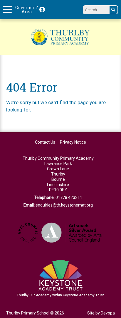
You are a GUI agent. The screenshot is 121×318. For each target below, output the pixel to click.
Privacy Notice (73, 142)
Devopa (108, 313)
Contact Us (45, 142)
